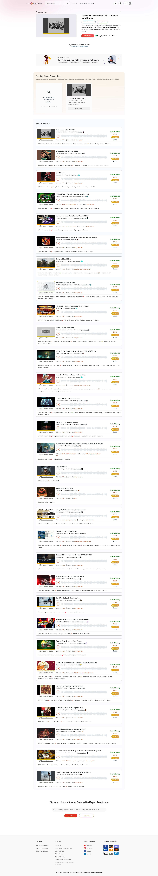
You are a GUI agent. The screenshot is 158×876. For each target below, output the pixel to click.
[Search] (67, 3)
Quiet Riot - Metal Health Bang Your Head (69, 708)
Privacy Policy (59, 854)
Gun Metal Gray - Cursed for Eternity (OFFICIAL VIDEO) (74, 555)
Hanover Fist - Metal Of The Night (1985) (69, 686)
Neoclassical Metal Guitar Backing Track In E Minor (72, 216)
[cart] (120, 3)
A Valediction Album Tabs (64, 488)
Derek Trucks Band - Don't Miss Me (67, 598)
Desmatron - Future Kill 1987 (65, 130)
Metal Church (60, 173)
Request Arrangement (42, 845)
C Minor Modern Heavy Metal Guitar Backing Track (72, 194)
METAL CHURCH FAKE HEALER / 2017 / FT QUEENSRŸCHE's (76, 351)
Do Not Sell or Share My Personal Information (64, 863)
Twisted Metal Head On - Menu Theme (68, 641)
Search (70, 815)
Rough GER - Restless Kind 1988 (67, 422)
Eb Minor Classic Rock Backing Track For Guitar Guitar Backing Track (78, 751)
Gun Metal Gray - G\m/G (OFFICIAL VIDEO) (70, 576)
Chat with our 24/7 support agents (79, 46)
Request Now (88, 35)
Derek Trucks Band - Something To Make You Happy (73, 772)
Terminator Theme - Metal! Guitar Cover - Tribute (72, 306)
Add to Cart (115, 137)
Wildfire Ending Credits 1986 (65, 283)
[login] (130, 3)
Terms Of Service (60, 857)
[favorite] (115, 3)
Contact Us (58, 845)
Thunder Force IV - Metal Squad (66, 531)
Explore (86, 815)
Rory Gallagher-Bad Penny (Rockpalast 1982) (71, 729)
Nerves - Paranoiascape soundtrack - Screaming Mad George (76, 237)
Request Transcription (42, 848)
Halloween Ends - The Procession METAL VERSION (73, 619)
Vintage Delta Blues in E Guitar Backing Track (71, 510)
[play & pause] (58, 136)
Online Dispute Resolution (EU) (63, 859)
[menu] (27, 3)
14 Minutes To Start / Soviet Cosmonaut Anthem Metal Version (76, 662)
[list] (125, 3)
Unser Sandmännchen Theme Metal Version (70, 375)
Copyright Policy (59, 851)
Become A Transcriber (42, 851)
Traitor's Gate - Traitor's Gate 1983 (67, 398)
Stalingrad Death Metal (63, 259)
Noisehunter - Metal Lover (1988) (67, 151)
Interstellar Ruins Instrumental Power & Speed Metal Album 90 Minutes (79, 444)
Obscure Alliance (61, 467)
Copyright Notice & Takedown (63, 848)
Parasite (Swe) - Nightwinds (65, 328)
